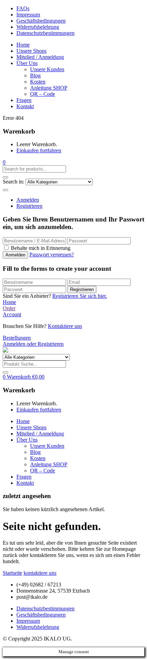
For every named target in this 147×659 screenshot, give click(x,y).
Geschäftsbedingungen (41, 21)
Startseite (12, 573)
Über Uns (27, 63)
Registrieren (29, 206)
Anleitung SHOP (48, 88)
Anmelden (27, 200)
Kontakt (25, 106)
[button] (4, 162)
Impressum (28, 14)
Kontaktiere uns (65, 326)
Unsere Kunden (47, 69)
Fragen (23, 100)
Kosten (37, 82)
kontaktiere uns (40, 573)
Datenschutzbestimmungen (45, 33)
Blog (35, 75)
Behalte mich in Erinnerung (40, 248)
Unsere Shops (31, 51)
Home (23, 45)
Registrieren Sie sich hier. (79, 296)
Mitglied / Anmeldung (40, 57)
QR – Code (42, 94)
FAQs (22, 8)
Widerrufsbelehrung (37, 27)
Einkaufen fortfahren (38, 150)
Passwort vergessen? (51, 254)
